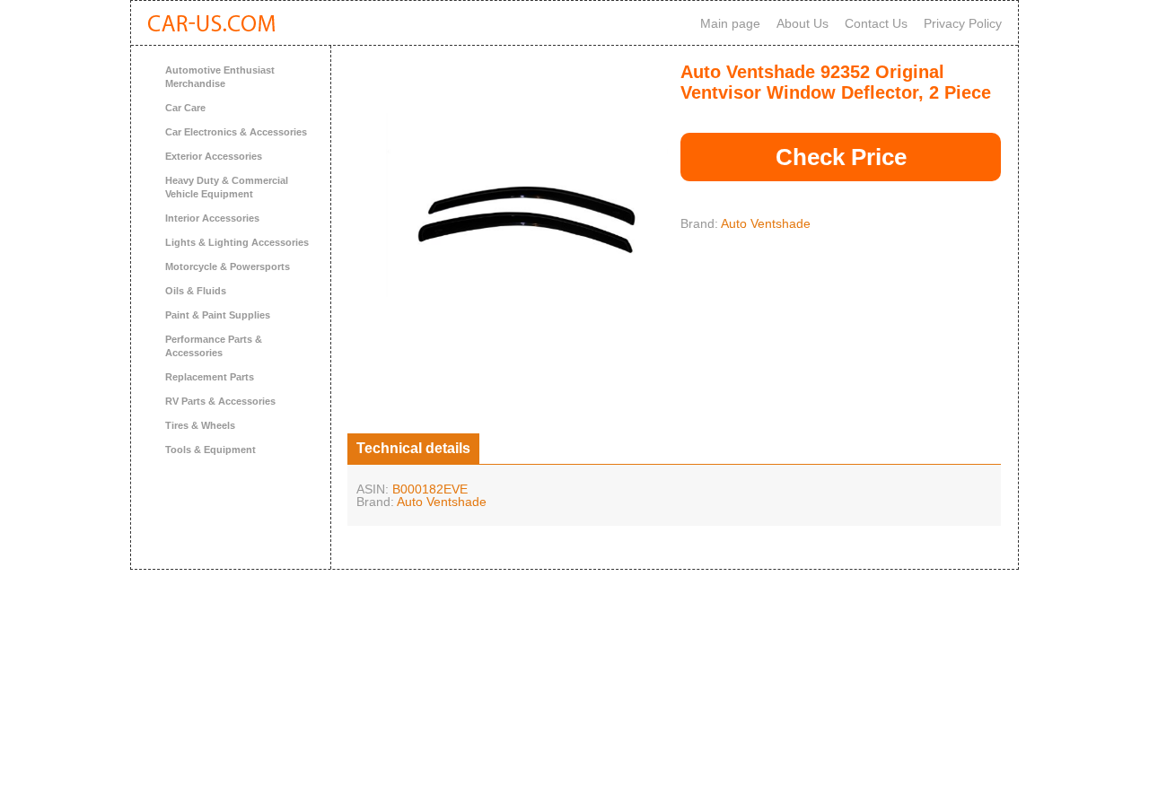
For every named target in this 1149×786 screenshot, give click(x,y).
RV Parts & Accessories (220, 401)
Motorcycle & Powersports (227, 266)
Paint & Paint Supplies (217, 315)
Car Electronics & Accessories (236, 132)
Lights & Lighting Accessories (237, 242)
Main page (730, 23)
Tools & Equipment (210, 449)
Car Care (185, 107)
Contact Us (876, 23)
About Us (802, 23)
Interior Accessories (212, 218)
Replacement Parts (209, 376)
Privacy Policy (963, 23)
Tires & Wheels (200, 425)
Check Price (841, 157)
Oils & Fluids (195, 290)
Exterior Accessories (213, 156)
